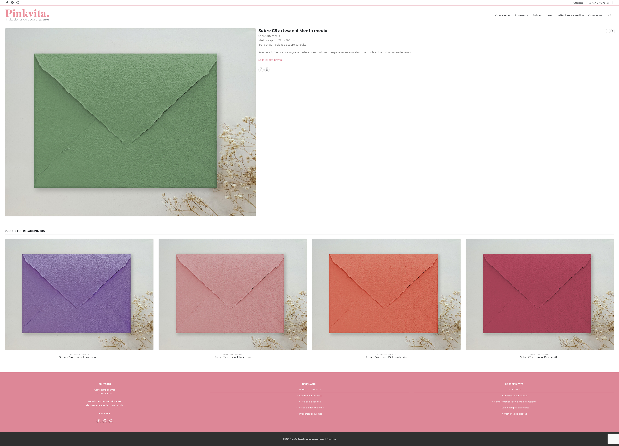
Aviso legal (331, 439)
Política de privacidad (310, 389)
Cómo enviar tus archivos (515, 395)
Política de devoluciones (311, 408)
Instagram (110, 420)
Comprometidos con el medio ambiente (515, 402)
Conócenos (595, 15)
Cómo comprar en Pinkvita (515, 408)
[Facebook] (7, 2)
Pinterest (267, 69)
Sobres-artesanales (79, 354)
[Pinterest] (12, 2)
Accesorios (521, 15)
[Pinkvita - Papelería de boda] (27, 15)
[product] (79, 294)
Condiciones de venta (310, 395)
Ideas (549, 15)
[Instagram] (17, 2)
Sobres (537, 15)
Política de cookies (311, 402)
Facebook (261, 69)
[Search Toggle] (609, 15)
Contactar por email (104, 390)
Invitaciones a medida (570, 15)
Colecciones (502, 15)
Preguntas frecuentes (310, 414)
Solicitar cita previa (270, 59)
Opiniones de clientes (515, 414)
